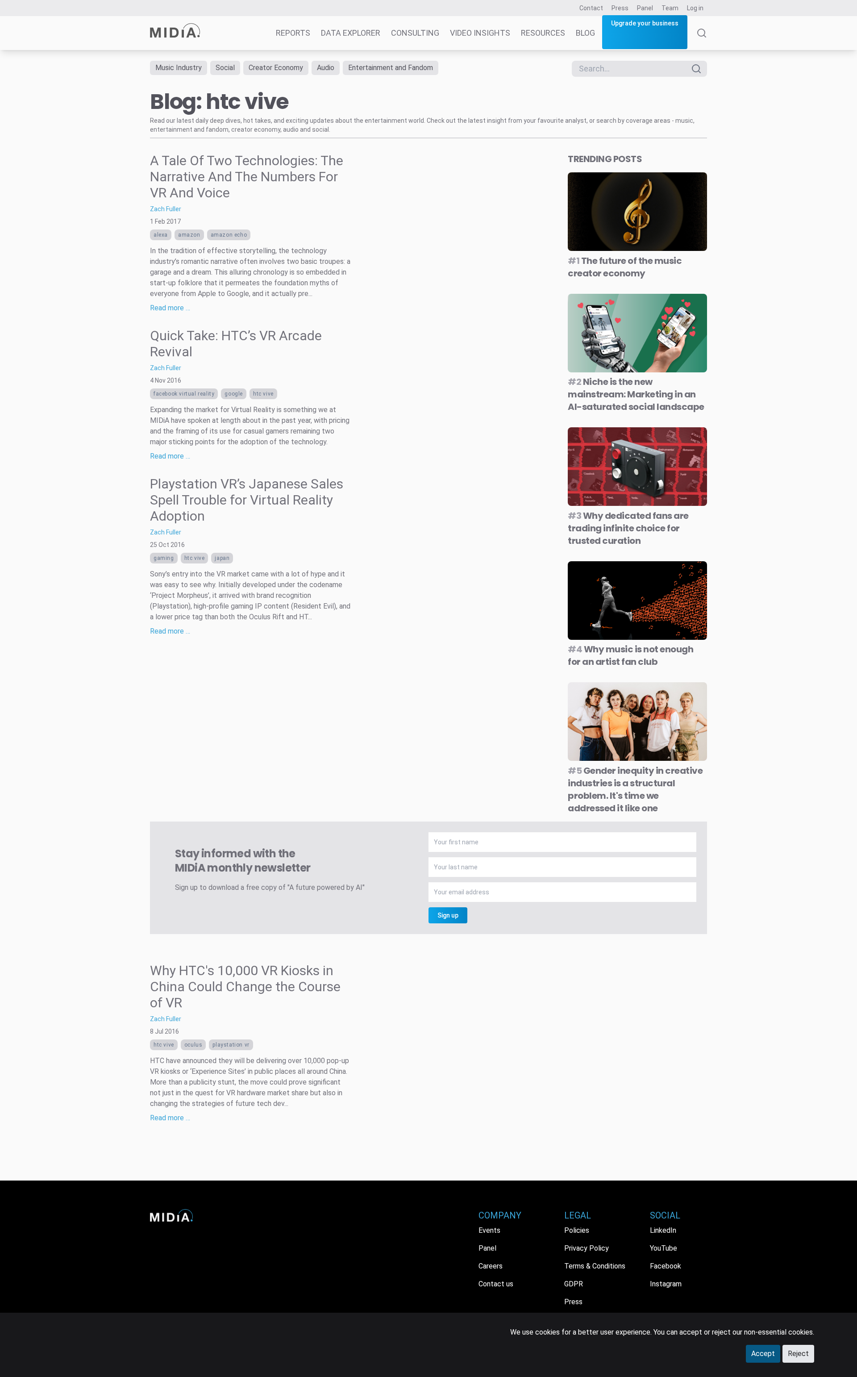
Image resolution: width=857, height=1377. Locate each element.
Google (234, 394)
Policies (576, 1230)
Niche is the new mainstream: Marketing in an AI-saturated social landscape (636, 394)
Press (620, 8)
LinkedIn (663, 1230)
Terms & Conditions (594, 1266)
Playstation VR (230, 1045)
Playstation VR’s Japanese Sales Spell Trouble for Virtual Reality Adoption (246, 500)
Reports (293, 33)
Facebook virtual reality (184, 394)
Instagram (666, 1284)
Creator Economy (276, 67)
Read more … (170, 308)
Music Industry (178, 67)
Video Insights (480, 33)
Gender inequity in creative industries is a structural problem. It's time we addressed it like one (635, 789)
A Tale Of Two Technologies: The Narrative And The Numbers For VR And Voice (246, 176)
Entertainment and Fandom (390, 67)
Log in (695, 8)
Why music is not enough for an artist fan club (630, 655)
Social (225, 67)
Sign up (447, 915)
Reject (798, 1353)
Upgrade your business (644, 23)
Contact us (495, 1284)
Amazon (189, 235)
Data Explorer (350, 33)
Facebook (665, 1266)
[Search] (701, 39)
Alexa (161, 235)
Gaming (164, 558)
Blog (585, 33)
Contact (591, 8)
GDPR (573, 1284)
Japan (222, 558)
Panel (645, 8)
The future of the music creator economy (625, 267)
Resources (543, 33)
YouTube (663, 1248)
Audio (325, 67)
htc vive (263, 394)
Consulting (415, 33)
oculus (193, 1045)
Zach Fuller (165, 209)
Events (489, 1230)
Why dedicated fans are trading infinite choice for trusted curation (628, 528)
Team (669, 8)
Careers (490, 1266)
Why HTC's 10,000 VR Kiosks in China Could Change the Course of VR (245, 986)
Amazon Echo (229, 235)
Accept (763, 1353)
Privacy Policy (586, 1248)
